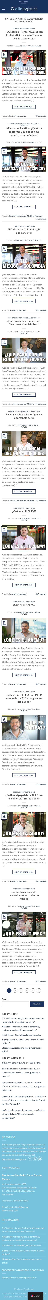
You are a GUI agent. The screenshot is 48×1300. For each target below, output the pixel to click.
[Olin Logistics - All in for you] (24, 8)
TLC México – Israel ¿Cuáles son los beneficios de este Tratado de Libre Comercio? (24, 35)
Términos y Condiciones (24, 1289)
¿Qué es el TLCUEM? (24, 511)
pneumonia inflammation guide (16, 1096)
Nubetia (19, 1296)
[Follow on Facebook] (30, 1158)
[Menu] (3, 8)
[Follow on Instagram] (35, 1158)
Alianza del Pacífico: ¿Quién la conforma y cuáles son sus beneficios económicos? (24, 132)
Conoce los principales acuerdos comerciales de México (24, 895)
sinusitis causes (9, 1068)
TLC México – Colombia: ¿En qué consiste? (24, 231)
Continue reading (24, 107)
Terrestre (24, 125)
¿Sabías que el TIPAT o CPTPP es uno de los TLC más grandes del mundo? (24, 698)
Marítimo (35, 123)
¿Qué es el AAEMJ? (24, 604)
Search (5, 999)
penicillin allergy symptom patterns (18, 1110)
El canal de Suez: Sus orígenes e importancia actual (24, 416)
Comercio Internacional (24, 28)
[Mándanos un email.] (39, 1158)
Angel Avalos (35, 46)
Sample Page (34, 1062)
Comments (41, 116)
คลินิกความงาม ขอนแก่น (13, 1062)
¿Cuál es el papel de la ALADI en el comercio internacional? (24, 797)
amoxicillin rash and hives (13, 1082)
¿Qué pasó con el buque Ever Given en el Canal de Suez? (24, 322)
